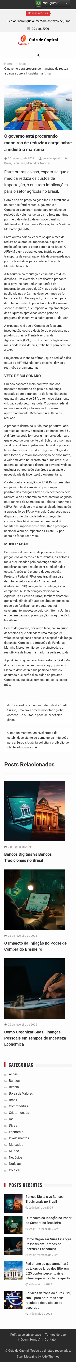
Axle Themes (50, 1356)
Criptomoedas (19, 1113)
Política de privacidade (25, 1335)
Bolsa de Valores (21, 1093)
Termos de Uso (55, 1335)
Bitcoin (14, 1087)
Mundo (14, 1151)
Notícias (45, 163)
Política (14, 1170)
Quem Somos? (31, 1340)
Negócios (15, 1157)
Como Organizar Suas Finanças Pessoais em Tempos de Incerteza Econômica (35, 1038)
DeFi (12, 1119)
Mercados (32, 163)
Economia (19, 163)
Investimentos (19, 1138)
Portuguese (49, 3)
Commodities (18, 1106)
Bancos (14, 1081)
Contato (50, 1340)
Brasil (7, 163)
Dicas (13, 1125)
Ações (13, 1074)
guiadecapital (51, 158)
